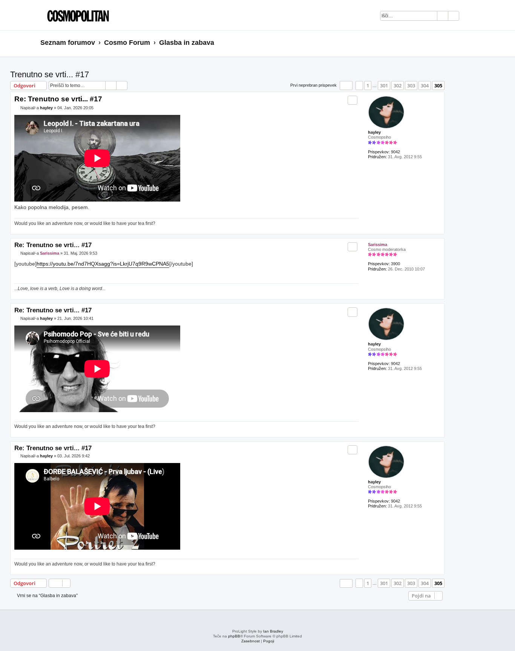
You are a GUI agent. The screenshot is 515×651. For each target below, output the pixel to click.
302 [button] (398, 85)
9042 (395, 152)
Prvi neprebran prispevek (313, 85)
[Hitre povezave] (472, 42)
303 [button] (411, 85)
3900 (395, 263)
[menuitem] (469, 17)
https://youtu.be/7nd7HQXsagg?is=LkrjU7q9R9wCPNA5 (103, 264)
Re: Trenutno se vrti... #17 (58, 99)
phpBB (234, 636)
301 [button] (384, 85)
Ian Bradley (273, 631)
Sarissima (377, 244)
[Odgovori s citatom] (352, 100)
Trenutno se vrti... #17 (49, 74)
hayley (374, 132)
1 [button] (367, 85)
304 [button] (425, 85)
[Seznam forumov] (76, 15)
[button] (346, 85)
